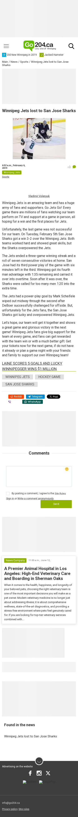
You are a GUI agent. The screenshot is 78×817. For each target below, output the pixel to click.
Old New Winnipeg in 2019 (28, 666)
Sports (5, 176)
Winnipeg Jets (17, 377)
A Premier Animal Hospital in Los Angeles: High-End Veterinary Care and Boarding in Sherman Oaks (37, 573)
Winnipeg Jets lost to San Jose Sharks (30, 736)
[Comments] (74, 166)
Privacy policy (10, 809)
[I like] (69, 166)
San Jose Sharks (19, 384)
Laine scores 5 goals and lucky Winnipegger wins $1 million (32, 366)
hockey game (49, 377)
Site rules (24, 809)
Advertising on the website (17, 766)
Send (56, 504)
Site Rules (60, 493)
